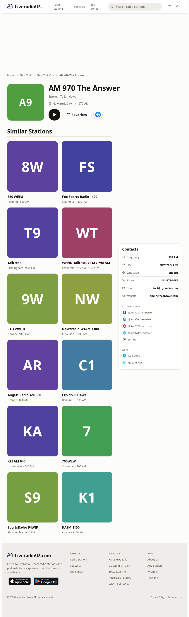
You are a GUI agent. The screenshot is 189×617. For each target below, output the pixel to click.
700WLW (68, 461)
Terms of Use (175, 597)
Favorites (79, 114)
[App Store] (19, 581)
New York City (45, 75)
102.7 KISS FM (117, 571)
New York (25, 75)
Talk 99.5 (14, 262)
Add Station (154, 565)
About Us (153, 559)
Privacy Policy (157, 597)
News (72, 97)
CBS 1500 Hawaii (75, 395)
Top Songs (94, 6)
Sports (53, 97)
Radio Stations (58, 6)
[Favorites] (169, 7)
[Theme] (178, 7)
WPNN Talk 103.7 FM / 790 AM (86, 262)
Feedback (153, 578)
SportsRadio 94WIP (23, 527)
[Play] (54, 115)
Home (10, 75)
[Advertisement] (94, 44)
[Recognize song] (98, 114)
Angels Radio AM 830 (24, 395)
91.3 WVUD (16, 329)
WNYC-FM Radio (119, 584)
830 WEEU (15, 196)
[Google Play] (46, 581)
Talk (63, 97)
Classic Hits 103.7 (119, 565)
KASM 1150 (71, 527)
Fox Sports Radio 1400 (79, 196)
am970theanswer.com (164, 296)
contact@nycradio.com (163, 288)
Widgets (152, 571)
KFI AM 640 (16, 461)
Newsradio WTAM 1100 (80, 329)
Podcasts (79, 6)
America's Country (120, 578)
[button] (32, 166)
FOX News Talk (118, 559)
